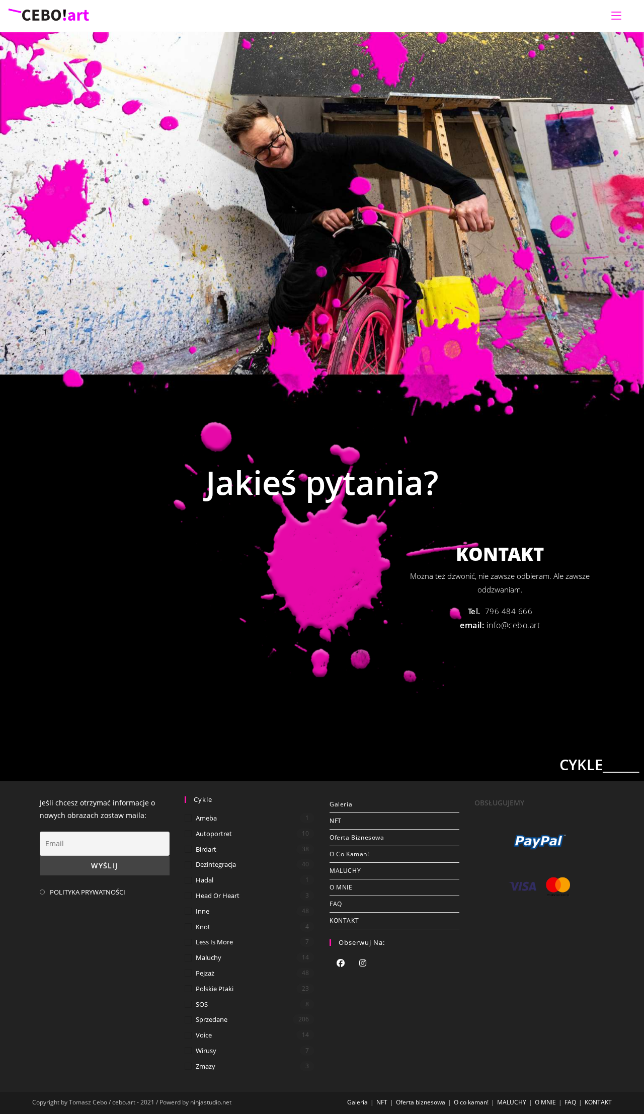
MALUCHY (345, 870)
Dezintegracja (216, 864)
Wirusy (206, 1050)
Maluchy (208, 957)
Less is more (214, 941)
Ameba (206, 818)
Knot (203, 926)
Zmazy (205, 1066)
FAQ (336, 904)
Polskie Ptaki (214, 988)
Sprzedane (211, 1019)
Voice (204, 1034)
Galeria (341, 804)
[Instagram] (363, 964)
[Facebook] (341, 964)
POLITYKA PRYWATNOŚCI (87, 892)
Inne (202, 911)
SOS (202, 1004)
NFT (336, 820)
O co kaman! (349, 854)
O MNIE (341, 887)
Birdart (206, 849)
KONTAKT (344, 920)
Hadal (204, 879)
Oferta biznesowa (357, 837)
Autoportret (214, 833)
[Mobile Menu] (616, 15)
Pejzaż (205, 973)
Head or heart (217, 895)
